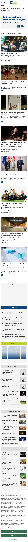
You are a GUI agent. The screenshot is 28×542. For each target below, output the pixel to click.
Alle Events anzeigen (8, 488)
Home (2, 5)
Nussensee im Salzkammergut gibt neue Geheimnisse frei (14, 312)
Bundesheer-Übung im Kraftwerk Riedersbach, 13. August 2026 (10, 421)
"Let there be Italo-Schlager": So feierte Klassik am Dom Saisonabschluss (9, 439)
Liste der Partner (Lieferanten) (7, 528)
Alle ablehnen (14, 535)
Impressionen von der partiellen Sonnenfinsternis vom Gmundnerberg (10, 427)
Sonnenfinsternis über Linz (9, 433)
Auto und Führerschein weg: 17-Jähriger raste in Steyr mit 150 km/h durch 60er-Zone (15, 336)
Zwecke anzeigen (14, 539)
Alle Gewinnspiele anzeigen (10, 406)
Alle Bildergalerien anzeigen (10, 444)
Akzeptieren (14, 531)
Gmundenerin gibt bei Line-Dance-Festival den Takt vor (14, 324)
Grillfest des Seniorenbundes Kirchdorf (9, 416)
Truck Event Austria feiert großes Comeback (14, 318)
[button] (2, 2)
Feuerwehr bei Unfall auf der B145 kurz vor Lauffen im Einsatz (15, 330)
